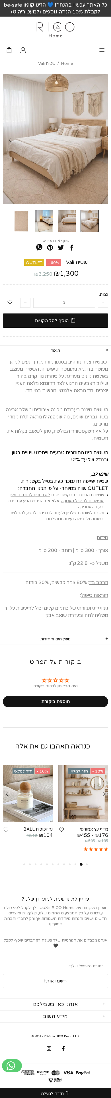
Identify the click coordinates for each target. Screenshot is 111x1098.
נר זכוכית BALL (38, 829)
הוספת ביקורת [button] (55, 701)
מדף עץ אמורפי (94, 829)
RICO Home (55, 30)
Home (67, 63)
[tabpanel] (83, 813)
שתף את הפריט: (55, 240)
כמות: (103, 294)
